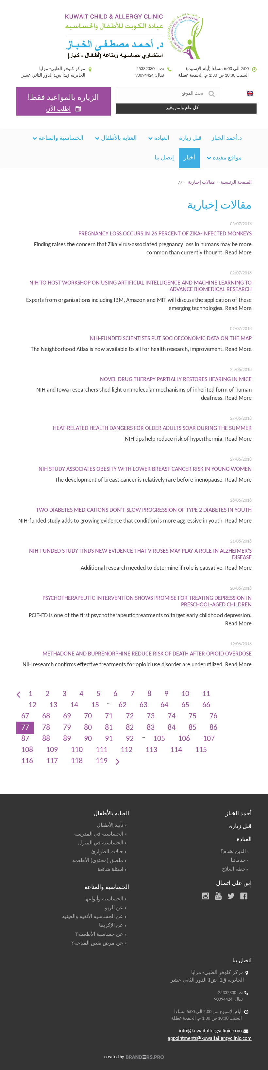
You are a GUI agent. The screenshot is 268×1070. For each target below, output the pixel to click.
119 (102, 761)
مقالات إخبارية (201, 182)
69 (67, 716)
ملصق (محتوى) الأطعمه (97, 860)
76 (213, 716)
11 (206, 694)
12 (32, 705)
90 (88, 739)
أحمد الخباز (239, 812)
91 (109, 739)
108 (27, 750)
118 (77, 761)
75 (192, 716)
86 (213, 728)
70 (88, 716)
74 (172, 716)
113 (151, 750)
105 (159, 739)
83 (151, 728)
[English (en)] (250, 93)
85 (192, 728)
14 (74, 705)
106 (184, 739)
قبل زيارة (190, 138)
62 (122, 705)
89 (67, 739)
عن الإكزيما (111, 925)
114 (176, 750)
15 (95, 705)
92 (130, 739)
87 (25, 739)
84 (172, 728)
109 (52, 750)
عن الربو (114, 908)
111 (102, 750)
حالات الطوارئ (107, 852)
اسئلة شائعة (110, 869)
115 (201, 750)
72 (130, 716)
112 (126, 750)
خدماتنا (238, 860)
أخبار (189, 158)
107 (209, 739)
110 (77, 750)
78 (46, 728)
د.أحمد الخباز (226, 138)
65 (185, 705)
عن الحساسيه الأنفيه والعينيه (92, 916)
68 (46, 716)
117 (52, 761)
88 (46, 739)
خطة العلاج (234, 869)
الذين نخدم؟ (233, 851)
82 (130, 728)
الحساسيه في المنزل (100, 843)
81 (109, 728)
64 (164, 705)
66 (206, 705)
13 (53, 705)
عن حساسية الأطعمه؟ (99, 934)
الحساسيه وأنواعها (103, 899)
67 (25, 716)
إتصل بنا (164, 158)
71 (109, 716)
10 (185, 694)
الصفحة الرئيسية (236, 182)
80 (88, 728)
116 (27, 761)
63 (143, 705)
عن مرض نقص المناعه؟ (97, 943)
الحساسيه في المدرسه (98, 834)
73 (151, 716)
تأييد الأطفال (110, 825)
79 (67, 728)
